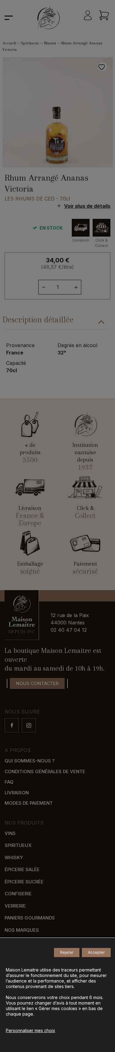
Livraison (17, 793)
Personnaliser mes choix (30, 1030)
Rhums (50, 43)
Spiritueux (30, 43)
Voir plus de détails (87, 206)
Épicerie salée (22, 869)
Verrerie (15, 906)
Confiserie (18, 894)
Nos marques (22, 930)
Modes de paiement (29, 803)
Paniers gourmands (30, 918)
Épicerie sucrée (24, 882)
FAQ (9, 782)
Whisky (14, 857)
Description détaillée (37, 319)
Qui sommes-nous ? (30, 761)
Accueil (9, 43)
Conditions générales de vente (45, 771)
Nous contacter (37, 683)
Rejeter (66, 952)
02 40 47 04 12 (69, 630)
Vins (10, 833)
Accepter (96, 952)
